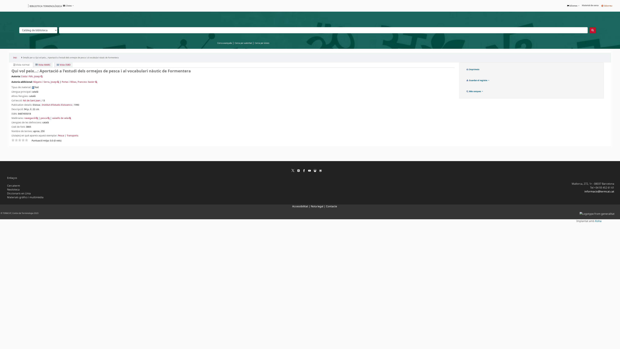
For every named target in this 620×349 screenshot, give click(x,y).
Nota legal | (318, 206)
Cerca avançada (224, 43)
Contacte (331, 206)
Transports (72, 135)
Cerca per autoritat (243, 43)
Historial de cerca (590, 5)
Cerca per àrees (262, 43)
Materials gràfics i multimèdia (25, 197)
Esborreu (607, 5)
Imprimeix (474, 69)
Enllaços (12, 178)
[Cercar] (592, 30)
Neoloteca (13, 190)
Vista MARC (44, 65)
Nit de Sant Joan (31, 100)
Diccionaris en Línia (19, 194)
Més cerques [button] (475, 91)
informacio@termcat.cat (599, 192)
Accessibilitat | (301, 206)
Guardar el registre (478, 80)
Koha (598, 221)
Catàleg (12, 6)
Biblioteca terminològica (46, 6)
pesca (44, 118)
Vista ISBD (65, 65)
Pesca (61, 135)
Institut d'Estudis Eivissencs (57, 105)
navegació (29, 118)
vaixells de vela (60, 118)
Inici (15, 57)
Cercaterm (13, 186)
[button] (68, 6)
